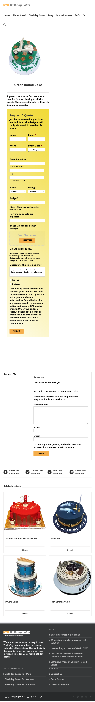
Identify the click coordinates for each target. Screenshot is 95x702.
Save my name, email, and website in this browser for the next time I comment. (57, 446)
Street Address (17, 166)
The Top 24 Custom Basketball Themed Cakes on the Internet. (67, 655)
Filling (31, 187)
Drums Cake (11, 601)
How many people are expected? (21, 215)
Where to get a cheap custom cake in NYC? (69, 641)
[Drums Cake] (25, 577)
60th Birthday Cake (60, 601)
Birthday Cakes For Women (19, 679)
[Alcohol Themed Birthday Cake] (25, 513)
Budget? (14, 198)
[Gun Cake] (70, 513)
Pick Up (15, 280)
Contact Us (56, 673)
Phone (13, 145)
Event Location (18, 159)
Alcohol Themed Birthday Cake (21, 538)
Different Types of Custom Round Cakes (69, 663)
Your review (40, 404)
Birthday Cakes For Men (18, 673)
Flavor (13, 187)
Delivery (16, 284)
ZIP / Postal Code (17, 180)
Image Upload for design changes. (23, 227)
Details (25, 550)
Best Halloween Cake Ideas (65, 634)
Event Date (35, 145)
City (12, 173)
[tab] (14, 374)
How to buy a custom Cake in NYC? (69, 648)
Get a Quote (57, 679)
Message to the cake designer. (26, 264)
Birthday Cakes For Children (20, 684)
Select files (27, 240)
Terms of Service (60, 684)
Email (32, 135)
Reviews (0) (9, 374)
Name (13, 135)
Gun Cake (55, 538)
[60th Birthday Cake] (70, 577)
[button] (4, 24)
